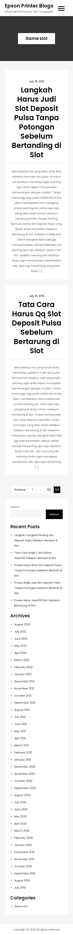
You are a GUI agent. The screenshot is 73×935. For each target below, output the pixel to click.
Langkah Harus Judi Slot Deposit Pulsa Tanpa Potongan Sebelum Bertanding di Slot (36, 122)
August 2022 (22, 624)
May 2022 (20, 646)
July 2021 (19, 717)
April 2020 (20, 823)
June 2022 (21, 639)
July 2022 (20, 631)
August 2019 (22, 880)
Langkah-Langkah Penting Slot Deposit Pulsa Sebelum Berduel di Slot (35, 540)
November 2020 (24, 774)
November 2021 (24, 688)
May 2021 (20, 731)
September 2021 (24, 703)
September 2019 (24, 873)
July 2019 (20, 888)
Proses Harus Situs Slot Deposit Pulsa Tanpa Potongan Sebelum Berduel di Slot (38, 570)
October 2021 (22, 695)
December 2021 (24, 681)
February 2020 (23, 838)
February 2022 (23, 667)
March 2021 (21, 745)
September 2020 (25, 788)
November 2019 (24, 859)
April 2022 (20, 653)
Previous (20, 490)
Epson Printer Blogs (29, 5)
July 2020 (20, 802)
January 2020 (23, 845)
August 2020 (22, 795)
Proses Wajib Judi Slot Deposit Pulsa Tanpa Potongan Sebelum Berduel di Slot (38, 588)
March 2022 (21, 660)
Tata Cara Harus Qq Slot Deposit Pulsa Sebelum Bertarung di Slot (36, 327)
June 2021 (20, 724)
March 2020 (22, 831)
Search (14, 507)
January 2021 (22, 759)
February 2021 (23, 752)
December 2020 (24, 767)
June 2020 (21, 809)
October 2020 (23, 781)
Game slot (21, 906)
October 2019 (23, 866)
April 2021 (20, 738)
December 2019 (24, 852)
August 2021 (22, 710)
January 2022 (23, 674)
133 (49, 490)
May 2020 (20, 816)
